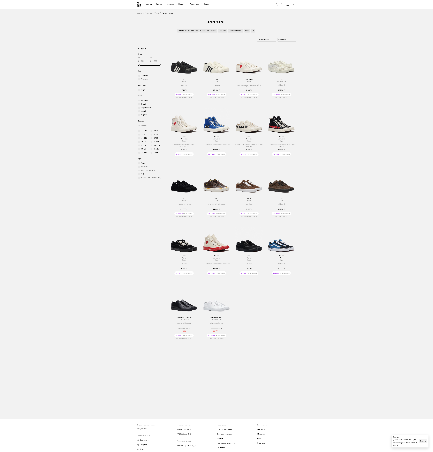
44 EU (156, 131)
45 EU (143, 134)
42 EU (156, 138)
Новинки (148, 4)
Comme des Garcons (208, 31)
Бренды (159, 4)
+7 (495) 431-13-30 (184, 429)
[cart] (288, 4)
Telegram (143, 445)
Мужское (170, 4)
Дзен (142, 449)
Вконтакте (144, 440)
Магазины (261, 434)
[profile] (293, 4)
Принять (423, 441)
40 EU (156, 134)
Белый (143, 104)
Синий (143, 111)
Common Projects (236, 31)
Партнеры (221, 447)
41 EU (143, 145)
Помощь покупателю (225, 429)
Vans (247, 31)
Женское (181, 4)
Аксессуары (194, 4)
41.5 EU (156, 149)
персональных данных (399, 442)
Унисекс (144, 79)
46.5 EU (144, 152)
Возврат (220, 438)
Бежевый (144, 100)
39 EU (143, 142)
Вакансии (261, 443)
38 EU (143, 149)
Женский (144, 75)
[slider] (139, 65)
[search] (282, 4)
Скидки (207, 4)
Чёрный (144, 115)
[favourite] (276, 4)
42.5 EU (144, 131)
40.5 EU (144, 138)
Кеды (143, 90)
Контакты (261, 429)
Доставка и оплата (224, 434)
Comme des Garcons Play (188, 31)
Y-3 (253, 31)
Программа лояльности (226, 443)
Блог (259, 438)
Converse (222, 31)
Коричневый (146, 108)
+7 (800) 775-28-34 (184, 434)
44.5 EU (157, 145)
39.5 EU (156, 152)
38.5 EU (156, 142)
